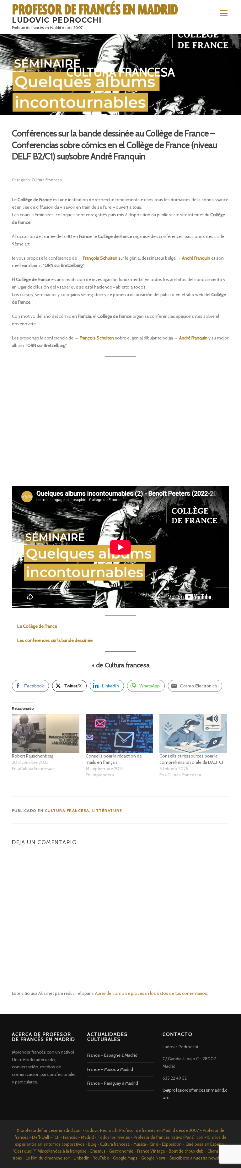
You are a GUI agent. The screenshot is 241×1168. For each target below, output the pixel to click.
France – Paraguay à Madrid (112, 1083)
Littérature (107, 810)
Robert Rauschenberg (32, 756)
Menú (223, 13)
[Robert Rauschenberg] (45, 733)
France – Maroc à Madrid (110, 1069)
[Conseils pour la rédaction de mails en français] (119, 733)
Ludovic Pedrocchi (57, 20)
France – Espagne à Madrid (112, 1055)
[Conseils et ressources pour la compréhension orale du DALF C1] (193, 733)
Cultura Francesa (47, 179)
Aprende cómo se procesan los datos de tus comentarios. (151, 993)
